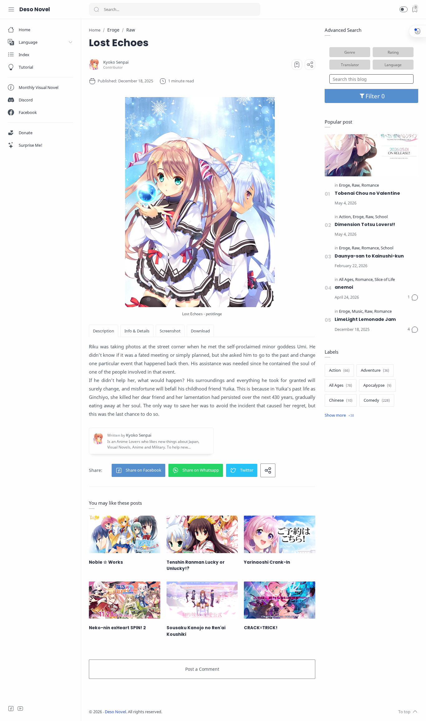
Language (393, 64)
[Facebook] (11, 708)
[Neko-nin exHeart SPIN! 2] (124, 600)
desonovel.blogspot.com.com (220, 711)
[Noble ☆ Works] (124, 534)
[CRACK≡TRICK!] (279, 600)
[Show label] (339, 415)
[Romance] (370, 186)
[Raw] (356, 186)
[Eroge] (345, 186)
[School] (381, 217)
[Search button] (96, 9)
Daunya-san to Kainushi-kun (369, 256)
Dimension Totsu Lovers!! (365, 224)
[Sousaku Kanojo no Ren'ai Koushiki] (202, 600)
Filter (373, 96)
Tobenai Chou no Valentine (367, 193)
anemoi (344, 287)
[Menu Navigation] (11, 9)
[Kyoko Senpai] (115, 62)
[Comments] (413, 297)
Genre (349, 52)
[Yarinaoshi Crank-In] (279, 534)
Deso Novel (34, 9)
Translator (350, 64)
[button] (403, 9)
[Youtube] (20, 708)
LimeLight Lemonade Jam (365, 319)
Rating (393, 52)
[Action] (345, 217)
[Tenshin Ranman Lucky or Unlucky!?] (202, 534)
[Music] (358, 312)
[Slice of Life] (385, 280)
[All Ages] (346, 280)
